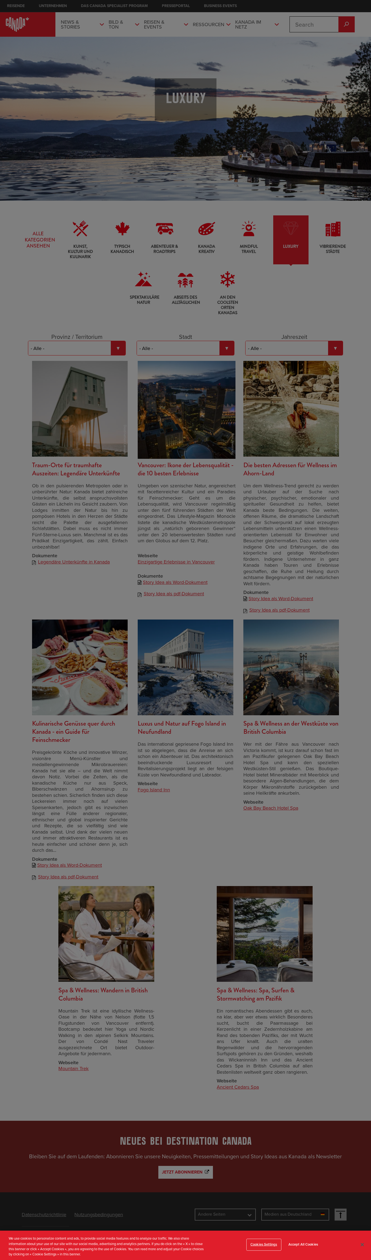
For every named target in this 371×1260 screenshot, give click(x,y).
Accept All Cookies (303, 1244)
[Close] (362, 1244)
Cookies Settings (263, 1244)
